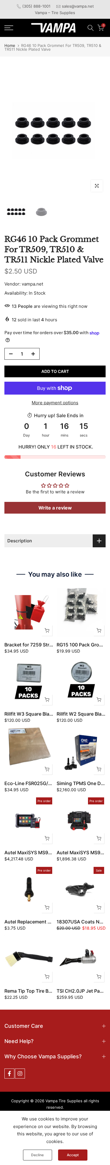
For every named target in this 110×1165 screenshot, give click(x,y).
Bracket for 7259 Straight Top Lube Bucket (51, 645)
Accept (73, 1155)
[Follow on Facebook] (9, 1074)
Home (9, 45)
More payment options (55, 402)
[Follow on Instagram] (20, 1074)
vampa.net (32, 284)
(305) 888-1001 (36, 6)
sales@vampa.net (78, 6)
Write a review (55, 508)
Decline (37, 1155)
